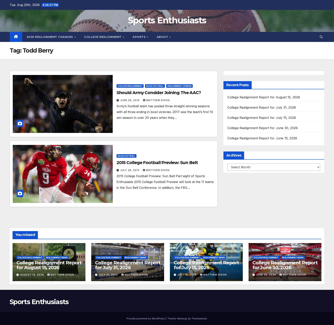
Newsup (182, 318)
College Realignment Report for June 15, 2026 (262, 138)
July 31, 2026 (109, 274)
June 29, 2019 (130, 100)
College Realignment (103, 37)
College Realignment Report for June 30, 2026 (262, 128)
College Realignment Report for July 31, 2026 (261, 107)
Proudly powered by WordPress (146, 318)
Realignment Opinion (179, 86)
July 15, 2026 (187, 274)
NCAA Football (155, 86)
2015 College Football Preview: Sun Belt (157, 162)
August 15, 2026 (32, 274)
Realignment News (56, 257)
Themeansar (199, 318)
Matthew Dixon (158, 100)
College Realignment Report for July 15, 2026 (261, 118)
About (163, 37)
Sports (140, 37)
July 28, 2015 (130, 170)
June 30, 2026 (266, 274)
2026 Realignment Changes (50, 37)
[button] (321, 37)
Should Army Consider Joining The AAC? (159, 92)
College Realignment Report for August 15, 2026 (263, 97)
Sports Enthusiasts (167, 20)
